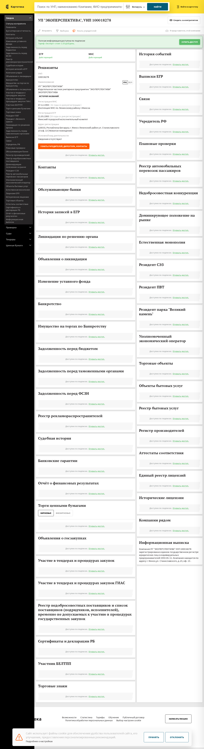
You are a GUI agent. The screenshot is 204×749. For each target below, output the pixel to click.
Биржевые (45, 513)
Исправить (47, 30)
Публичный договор (133, 717)
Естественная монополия (18, 189)
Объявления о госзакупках (18, 89)
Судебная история (14, 65)
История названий (49, 96)
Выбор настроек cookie (128, 720)
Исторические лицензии (17, 197)
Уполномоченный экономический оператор (18, 181)
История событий (14, 38)
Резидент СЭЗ (12, 170)
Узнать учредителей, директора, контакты (63, 146)
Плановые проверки (15, 148)
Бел (130, 82)
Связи (8, 140)
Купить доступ (190, 42)
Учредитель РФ (13, 144)
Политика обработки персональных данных (89, 720)
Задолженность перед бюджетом (16, 48)
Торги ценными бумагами (18, 108)
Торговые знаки (13, 112)
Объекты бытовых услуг (17, 186)
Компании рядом (14, 72)
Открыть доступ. (97, 155)
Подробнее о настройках (39, 741)
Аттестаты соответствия (17, 204)
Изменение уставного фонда (16, 42)
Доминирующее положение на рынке (16, 165)
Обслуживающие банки (17, 151)
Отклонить (177, 737)
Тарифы (100, 717)
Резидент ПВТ (12, 115)
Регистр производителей (18, 155)
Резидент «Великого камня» (15, 120)
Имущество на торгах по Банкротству (17, 84)
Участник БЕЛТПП (14, 105)
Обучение (113, 717)
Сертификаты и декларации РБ (13, 208)
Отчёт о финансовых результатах (15, 214)
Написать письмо (178, 718)
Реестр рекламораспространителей (19, 60)
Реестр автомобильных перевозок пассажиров (17, 175)
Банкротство (12, 79)
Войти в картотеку (189, 6)
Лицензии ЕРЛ (12, 193)
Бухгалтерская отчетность (18, 30)
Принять (153, 737)
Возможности (69, 717)
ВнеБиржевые (63, 513)
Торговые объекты (15, 200)
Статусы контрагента (16, 23)
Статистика (86, 717)
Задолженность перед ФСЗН (16, 54)
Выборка (64, 30)
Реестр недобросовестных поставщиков (18, 159)
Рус (125, 82)
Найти (157, 6)
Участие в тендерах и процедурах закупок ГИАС (18, 100)
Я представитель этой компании (185, 30)
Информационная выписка (14, 220)
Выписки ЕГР (12, 137)
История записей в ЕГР (16, 69)
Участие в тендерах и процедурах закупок (16, 94)
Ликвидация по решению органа (18, 126)
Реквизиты (11, 27)
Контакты (10, 34)
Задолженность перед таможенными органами (17, 132)
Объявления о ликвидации (18, 76)
